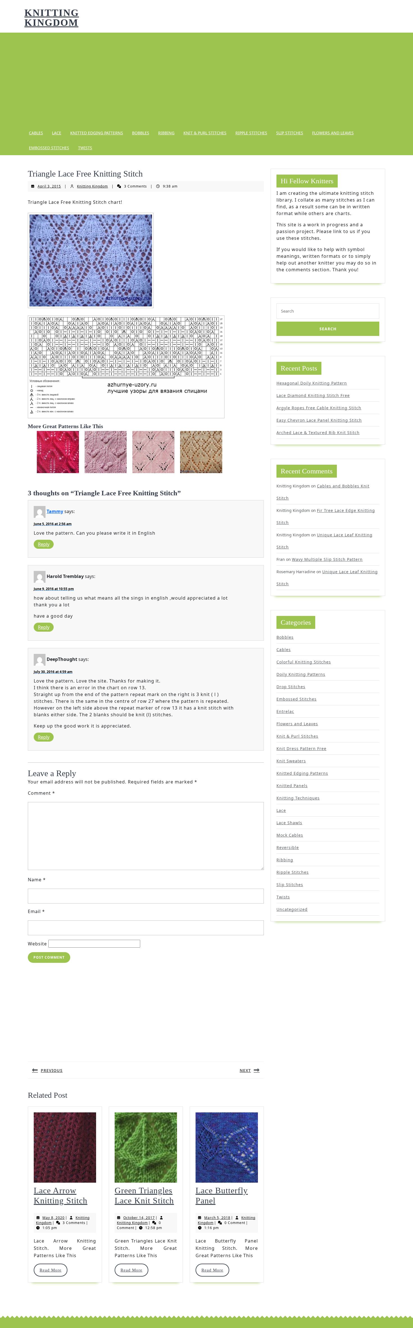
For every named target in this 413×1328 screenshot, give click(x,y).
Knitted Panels (292, 785)
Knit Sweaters (291, 761)
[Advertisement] (206, 79)
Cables (36, 132)
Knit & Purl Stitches (204, 132)
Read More (53, 1270)
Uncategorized (292, 909)
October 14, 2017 (139, 1217)
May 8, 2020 (53, 1217)
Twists (85, 147)
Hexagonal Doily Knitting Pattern (311, 383)
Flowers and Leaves (333, 132)
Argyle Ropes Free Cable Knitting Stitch (318, 407)
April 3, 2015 (49, 186)
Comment (41, 793)
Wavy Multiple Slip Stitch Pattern (327, 559)
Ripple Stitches (251, 132)
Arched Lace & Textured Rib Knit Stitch (318, 432)
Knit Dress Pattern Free (301, 748)
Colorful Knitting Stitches (303, 662)
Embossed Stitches (49, 147)
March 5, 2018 (217, 1217)
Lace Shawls (289, 822)
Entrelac (285, 711)
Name (37, 880)
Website (37, 944)
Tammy (55, 511)
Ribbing (166, 132)
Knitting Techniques (298, 798)
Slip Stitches (289, 132)
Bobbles (140, 132)
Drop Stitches (290, 686)
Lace (56, 132)
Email (36, 911)
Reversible (287, 847)
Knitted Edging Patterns (96, 132)
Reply (43, 544)
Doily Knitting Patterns (300, 674)
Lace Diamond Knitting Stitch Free (313, 395)
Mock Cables (289, 835)
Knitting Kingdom (51, 17)
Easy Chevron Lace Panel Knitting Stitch (319, 420)
